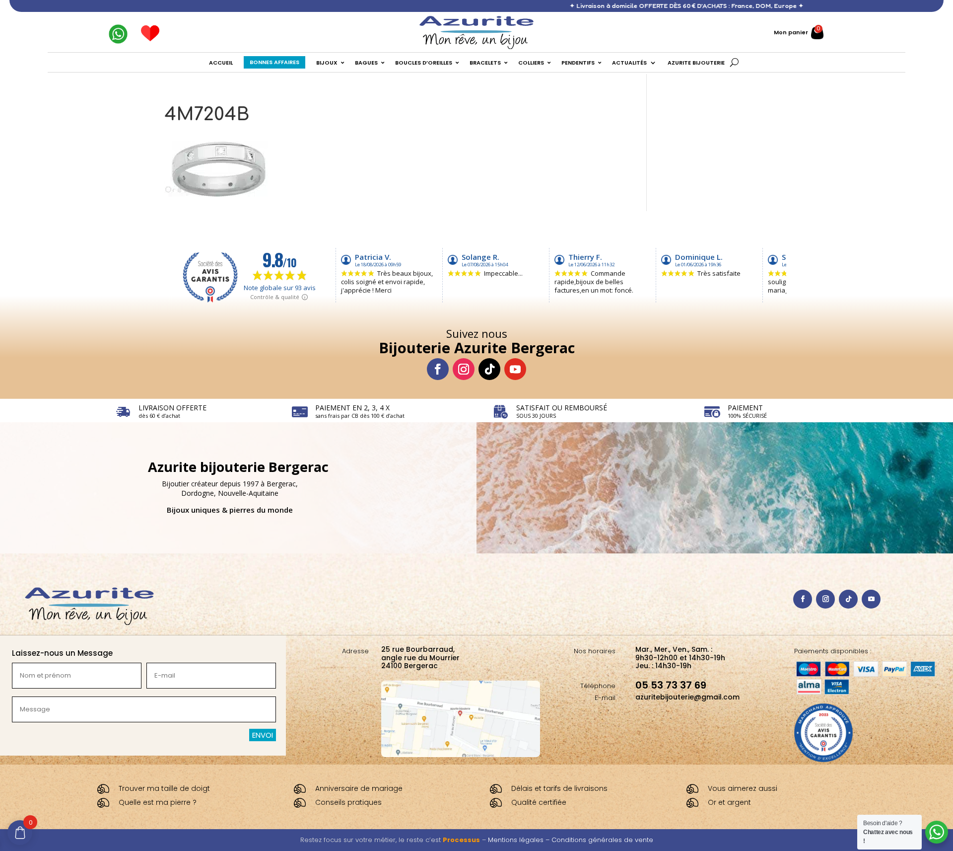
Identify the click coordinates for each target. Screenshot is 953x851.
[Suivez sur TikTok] (489, 369)
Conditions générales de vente (602, 840)
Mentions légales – (519, 840)
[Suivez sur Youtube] (515, 369)
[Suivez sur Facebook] (438, 369)
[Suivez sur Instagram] (464, 369)
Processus (461, 840)
